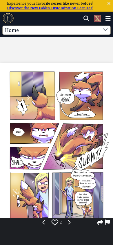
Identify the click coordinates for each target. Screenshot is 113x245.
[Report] (108, 222)
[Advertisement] (56, 49)
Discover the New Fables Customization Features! (50, 8)
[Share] (100, 222)
